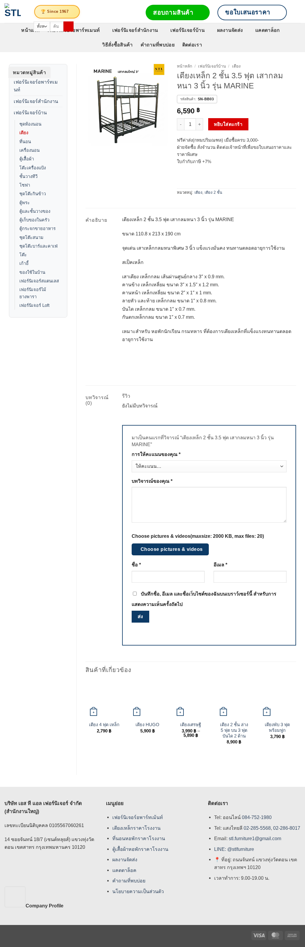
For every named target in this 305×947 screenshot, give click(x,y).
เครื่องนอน (29, 150)
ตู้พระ (24, 202)
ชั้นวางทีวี (28, 176)
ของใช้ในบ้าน (32, 272)
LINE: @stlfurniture (234, 849)
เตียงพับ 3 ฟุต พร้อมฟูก (277, 727)
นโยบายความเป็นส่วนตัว (138, 891)
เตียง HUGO (147, 724)
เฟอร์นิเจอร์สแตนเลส (39, 281)
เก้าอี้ (24, 263)
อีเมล (220, 564)
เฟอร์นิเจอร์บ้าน (187, 30)
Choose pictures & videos (172, 549)
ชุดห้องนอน (30, 124)
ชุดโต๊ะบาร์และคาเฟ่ (38, 246)
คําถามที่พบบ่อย (128, 881)
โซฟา (24, 185)
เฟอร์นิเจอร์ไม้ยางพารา (32, 293)
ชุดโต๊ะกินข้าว (32, 193)
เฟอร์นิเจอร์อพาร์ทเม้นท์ (137, 817)
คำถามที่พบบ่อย (158, 44)
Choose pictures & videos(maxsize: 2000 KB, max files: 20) (198, 536)
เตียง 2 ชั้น (213, 192)
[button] (298, 12)
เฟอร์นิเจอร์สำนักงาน (135, 30)
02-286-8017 (286, 828)
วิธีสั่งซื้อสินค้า (117, 44)
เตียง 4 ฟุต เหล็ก (104, 724)
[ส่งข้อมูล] (68, 26)
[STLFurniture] (12, 11)
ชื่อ (136, 564)
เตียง (23, 132)
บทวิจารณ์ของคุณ (152, 481)
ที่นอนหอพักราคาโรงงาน (138, 838)
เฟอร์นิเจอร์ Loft (34, 305)
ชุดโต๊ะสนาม (31, 237)
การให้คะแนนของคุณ (156, 454)
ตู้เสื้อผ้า (26, 159)
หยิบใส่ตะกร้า (228, 124)
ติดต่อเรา (192, 44)
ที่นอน (25, 141)
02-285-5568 (256, 828)
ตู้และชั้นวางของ (34, 211)
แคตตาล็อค (124, 870)
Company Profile (44, 905)
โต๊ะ (23, 254)
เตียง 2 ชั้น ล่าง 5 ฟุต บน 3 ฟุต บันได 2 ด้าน (234, 730)
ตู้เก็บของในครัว (34, 220)
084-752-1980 (257, 817)
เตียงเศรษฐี (190, 724)
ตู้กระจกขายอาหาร (37, 228)
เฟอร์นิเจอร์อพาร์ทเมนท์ (36, 85)
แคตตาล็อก (267, 30)
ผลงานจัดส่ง (230, 30)
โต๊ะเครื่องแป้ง (32, 167)
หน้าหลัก (184, 66)
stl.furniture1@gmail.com (255, 838)
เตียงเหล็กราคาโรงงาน (136, 828)
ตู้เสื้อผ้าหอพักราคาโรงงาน (140, 849)
